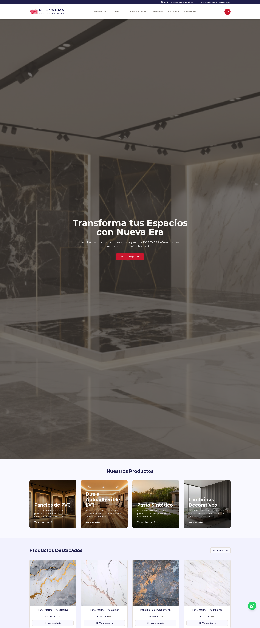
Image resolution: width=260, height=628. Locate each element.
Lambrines (157, 11)
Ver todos (218, 550)
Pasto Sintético (138, 11)
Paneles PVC (101, 11)
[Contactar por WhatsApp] (252, 606)
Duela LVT (118, 11)
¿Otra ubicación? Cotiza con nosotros (214, 2)
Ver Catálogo (127, 256)
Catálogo (173, 11)
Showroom (190, 11)
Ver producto (54, 623)
